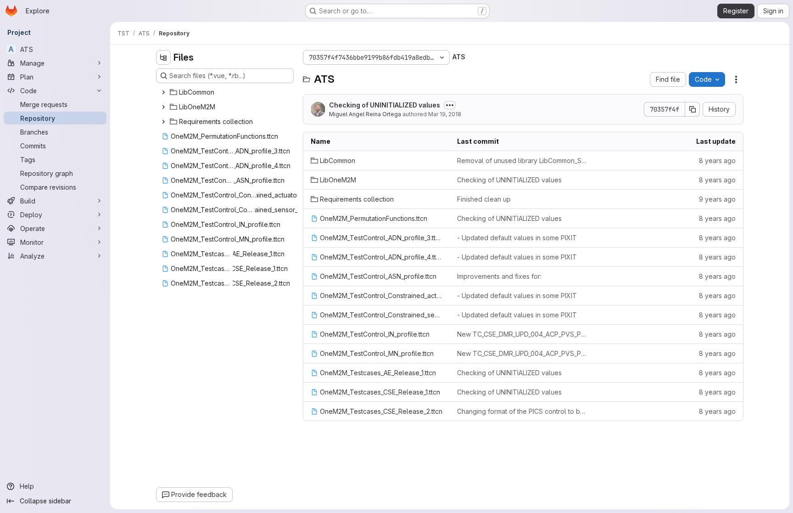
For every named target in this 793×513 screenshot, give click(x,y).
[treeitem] (226, 92)
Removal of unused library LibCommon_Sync (523, 160)
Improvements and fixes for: (499, 276)
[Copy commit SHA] (692, 109)
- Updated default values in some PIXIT (517, 238)
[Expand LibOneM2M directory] (163, 107)
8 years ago (717, 160)
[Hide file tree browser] (163, 57)
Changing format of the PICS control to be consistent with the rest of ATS (523, 411)
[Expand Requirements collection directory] (163, 121)
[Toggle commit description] (450, 105)
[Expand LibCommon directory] (163, 92)
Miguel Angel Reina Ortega (365, 114)
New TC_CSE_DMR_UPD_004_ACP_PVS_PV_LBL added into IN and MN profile (523, 334)
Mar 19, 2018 (444, 114)
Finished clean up (484, 199)
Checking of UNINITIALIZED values (384, 105)
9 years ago (717, 199)
